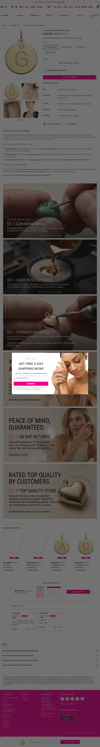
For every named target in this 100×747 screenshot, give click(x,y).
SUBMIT (31, 383)
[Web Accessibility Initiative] (1, 745)
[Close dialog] (86, 354)
